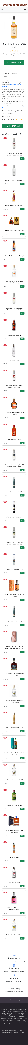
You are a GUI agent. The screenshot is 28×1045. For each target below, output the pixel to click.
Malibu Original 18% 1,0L (14, 882)
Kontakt (22, 1032)
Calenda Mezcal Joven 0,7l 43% (14, 569)
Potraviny (23, 1020)
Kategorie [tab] (6, 76)
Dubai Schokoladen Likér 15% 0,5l (11, 1022)
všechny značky (6, 1024)
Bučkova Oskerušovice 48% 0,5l (14, 780)
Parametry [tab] (14, 73)
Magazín (16, 1032)
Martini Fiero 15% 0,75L (14, 335)
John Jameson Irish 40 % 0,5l (14, 805)
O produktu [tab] (6, 73)
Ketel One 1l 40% (14, 360)
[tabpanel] (14, 101)
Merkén (24, 1022)
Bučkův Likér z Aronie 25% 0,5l (14, 517)
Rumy (18, 1020)
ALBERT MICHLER (11, 1016)
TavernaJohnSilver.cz (11, 1030)
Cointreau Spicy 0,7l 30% (14, 439)
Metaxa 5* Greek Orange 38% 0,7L (14, 256)
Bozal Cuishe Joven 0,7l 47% (14, 492)
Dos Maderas (21, 1016)
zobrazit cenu (15, 62)
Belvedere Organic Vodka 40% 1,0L (14, 180)
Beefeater (3, 1018)
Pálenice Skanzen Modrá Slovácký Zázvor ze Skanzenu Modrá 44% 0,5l (14, 1014)
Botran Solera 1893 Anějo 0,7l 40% (14, 231)
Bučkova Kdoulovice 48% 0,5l (14, 935)
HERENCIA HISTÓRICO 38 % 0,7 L (14, 205)
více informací (13, 126)
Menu (3, 9)
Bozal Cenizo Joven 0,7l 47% (14, 621)
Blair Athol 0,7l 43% (14, 857)
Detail (22, 158)
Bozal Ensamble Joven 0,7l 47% (14, 728)
